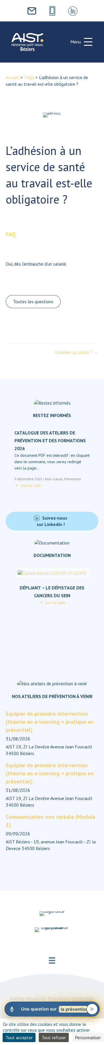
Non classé (54, 479)
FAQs (29, 77)
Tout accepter (19, 1037)
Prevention (72, 479)
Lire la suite (30, 485)
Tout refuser (54, 1037)
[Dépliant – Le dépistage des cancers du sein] (52, 575)
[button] (81, 42)
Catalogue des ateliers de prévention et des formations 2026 (50, 440)
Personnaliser (88, 1037)
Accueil (12, 77)
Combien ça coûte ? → (76, 352)
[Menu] (52, 960)
